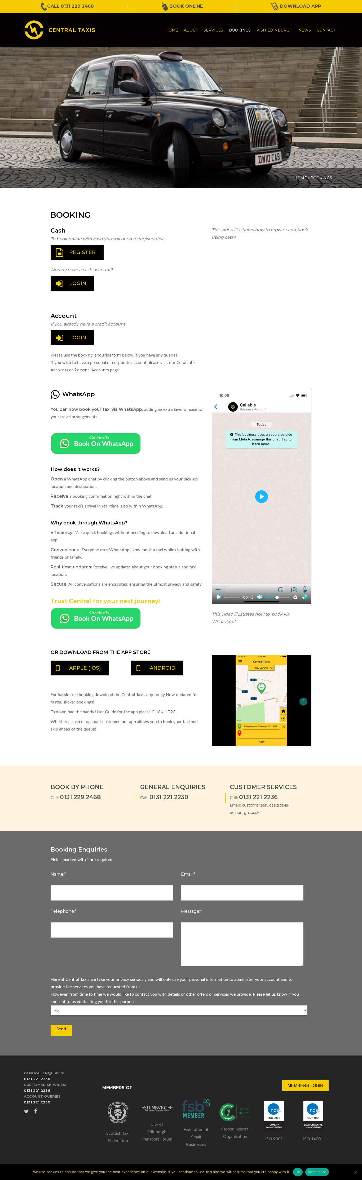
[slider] (232, 597)
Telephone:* (64, 911)
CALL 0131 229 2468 (70, 6)
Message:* (191, 911)
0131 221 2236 (258, 797)
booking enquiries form (99, 355)
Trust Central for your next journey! (105, 601)
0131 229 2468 (80, 797)
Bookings (240, 30)
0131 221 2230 (168, 797)
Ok (297, 1172)
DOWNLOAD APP (300, 6)
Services (213, 30)
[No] (355, 1172)
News (304, 30)
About (191, 30)
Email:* (188, 874)
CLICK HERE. (164, 712)
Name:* (58, 874)
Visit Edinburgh (275, 30)
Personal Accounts (92, 370)
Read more (317, 1172)
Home (171, 30)
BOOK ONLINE (185, 6)
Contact (326, 30)
